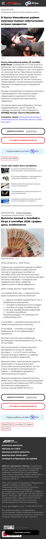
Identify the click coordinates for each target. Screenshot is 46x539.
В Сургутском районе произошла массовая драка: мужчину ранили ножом (26, 170)
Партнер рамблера (22, 527)
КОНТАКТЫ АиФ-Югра (12, 445)
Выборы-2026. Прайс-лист (15, 455)
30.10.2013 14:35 (7, 10)
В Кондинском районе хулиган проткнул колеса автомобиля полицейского (26, 200)
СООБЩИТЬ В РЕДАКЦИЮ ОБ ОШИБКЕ (19, 459)
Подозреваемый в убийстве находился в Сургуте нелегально (26, 192)
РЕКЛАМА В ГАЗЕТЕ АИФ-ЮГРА (16, 452)
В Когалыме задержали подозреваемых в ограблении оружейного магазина (26, 177)
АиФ (3, 58)
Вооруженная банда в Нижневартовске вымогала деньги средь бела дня (21, 119)
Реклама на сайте (11, 449)
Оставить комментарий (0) (23, 140)
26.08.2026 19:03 (7, 213)
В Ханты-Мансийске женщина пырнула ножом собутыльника (25, 185)
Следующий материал (22, 532)
